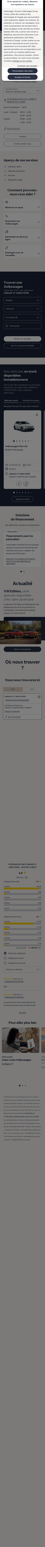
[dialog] (22, 773)
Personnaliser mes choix (22, 71)
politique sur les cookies (22, 61)
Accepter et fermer (22, 77)
